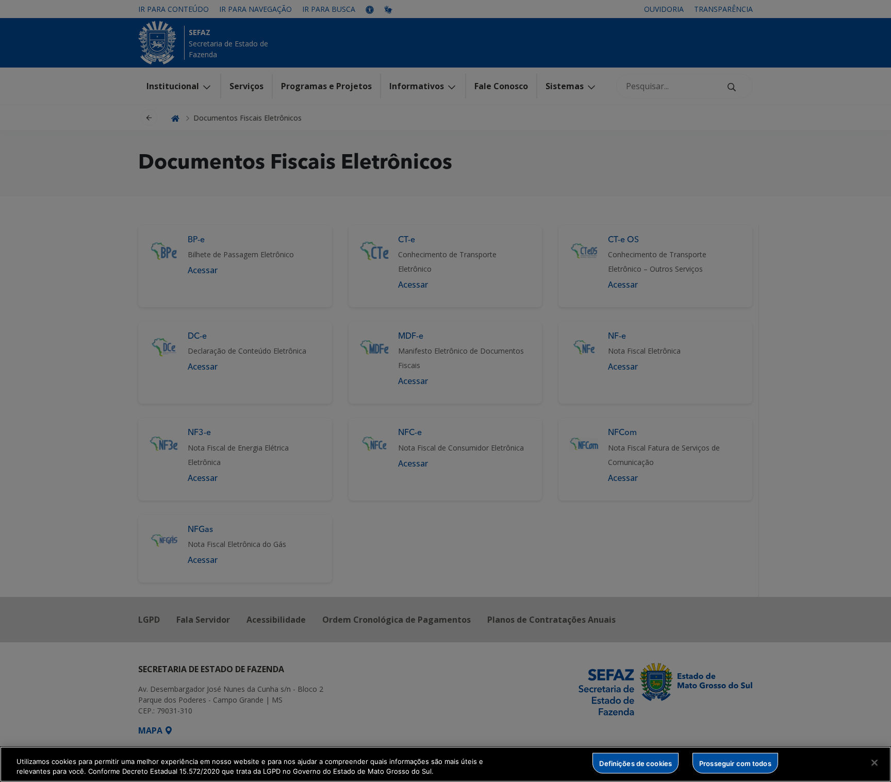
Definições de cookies (635, 763)
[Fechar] (874, 763)
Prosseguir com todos (735, 763)
